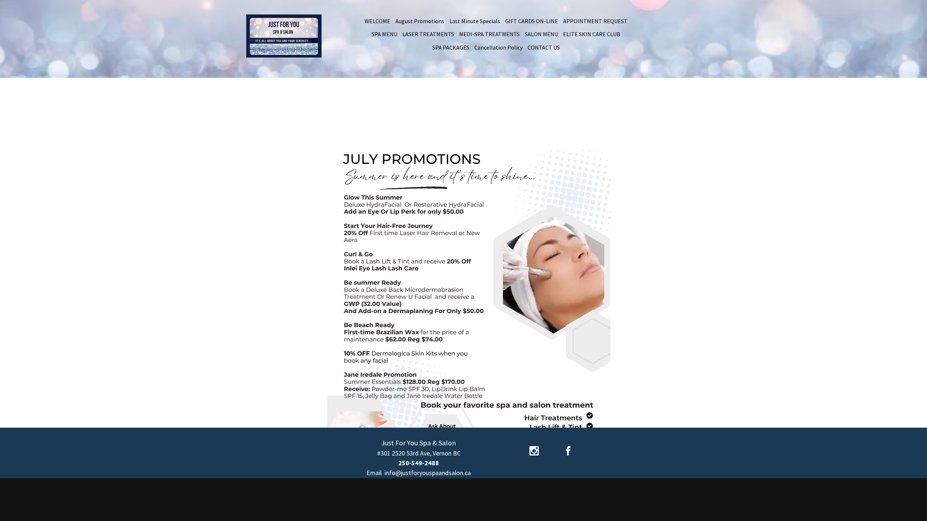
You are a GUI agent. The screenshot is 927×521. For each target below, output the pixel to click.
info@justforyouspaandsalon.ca (428, 473)
